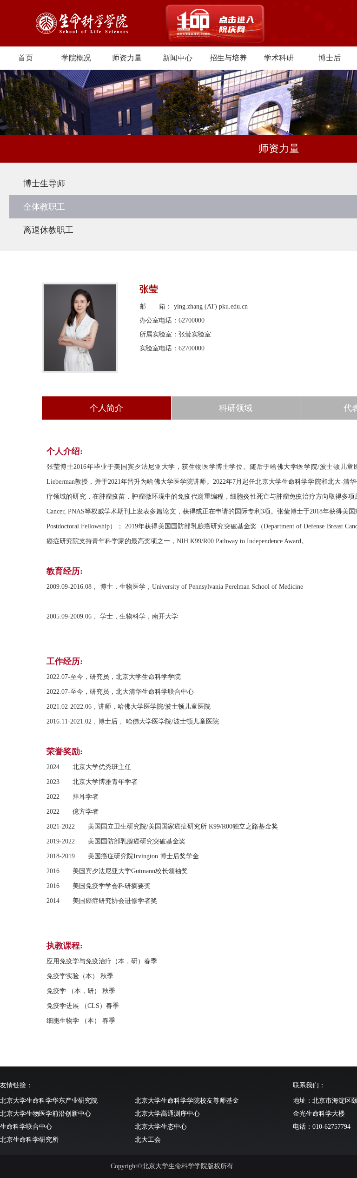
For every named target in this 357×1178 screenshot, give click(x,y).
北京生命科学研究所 (29, 1139)
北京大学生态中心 (161, 1126)
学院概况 (76, 58)
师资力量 (127, 58)
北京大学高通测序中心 (167, 1113)
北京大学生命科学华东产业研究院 (49, 1100)
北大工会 (148, 1139)
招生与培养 (228, 58)
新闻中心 (177, 58)
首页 (25, 58)
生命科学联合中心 (26, 1126)
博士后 (329, 58)
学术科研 (279, 58)
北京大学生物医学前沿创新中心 (45, 1113)
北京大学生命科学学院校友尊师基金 (187, 1100)
